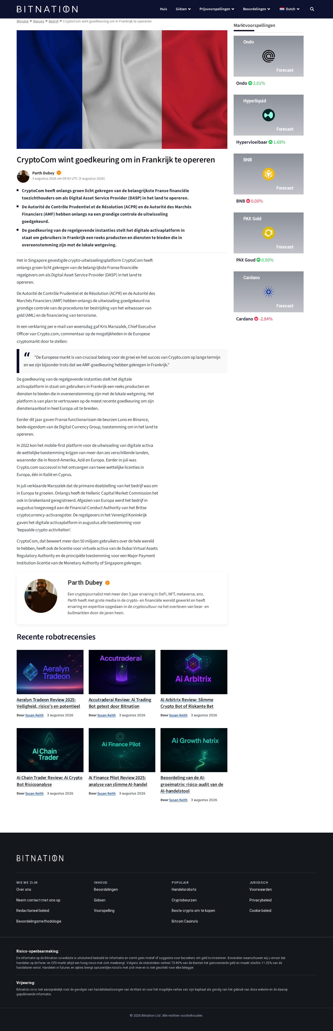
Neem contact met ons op (38, 900)
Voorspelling (104, 910)
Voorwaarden (260, 889)
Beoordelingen (254, 9)
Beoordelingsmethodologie (38, 921)
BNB (240, 201)
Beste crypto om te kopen (193, 910)
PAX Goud (245, 260)
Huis (163, 9)
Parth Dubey (85, 582)
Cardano (244, 319)
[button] (312, 10)
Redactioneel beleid (32, 910)
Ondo (241, 83)
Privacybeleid (260, 900)
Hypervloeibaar (251, 142)
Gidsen (181, 9)
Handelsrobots (184, 889)
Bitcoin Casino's (185, 921)
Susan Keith (34, 715)
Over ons (23, 889)
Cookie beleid (260, 910)
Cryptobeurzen (184, 900)
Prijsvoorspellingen (215, 9)
